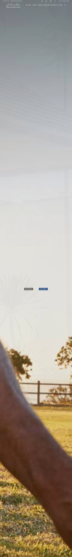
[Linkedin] (46, 1)
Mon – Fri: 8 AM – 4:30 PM (64, 1)
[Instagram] (51, 1)
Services (34, 5)
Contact (60, 5)
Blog (57, 5)
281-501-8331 (7, 0)
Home (27, 5)
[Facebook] (55, 1)
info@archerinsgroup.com (17, 0)
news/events (40, 5)
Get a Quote (43, 289)
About (30, 5)
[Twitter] (42, 1)
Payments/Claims (47, 5)
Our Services (28, 289)
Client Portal (53, 5)
